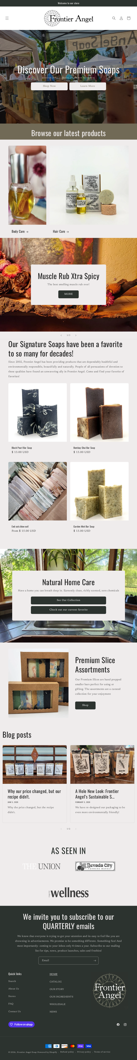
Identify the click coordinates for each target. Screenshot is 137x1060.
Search (12, 981)
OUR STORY (57, 989)
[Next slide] (76, 335)
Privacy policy (84, 1052)
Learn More (87, 86)
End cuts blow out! (20, 526)
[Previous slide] (61, 335)
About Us (13, 989)
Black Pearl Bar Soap (22, 447)
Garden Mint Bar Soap (84, 526)
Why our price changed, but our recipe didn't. (34, 794)
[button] (7, 18)
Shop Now (49, 86)
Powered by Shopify (47, 1052)
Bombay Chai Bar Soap (84, 447)
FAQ (11, 1004)
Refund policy (67, 1052)
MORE (68, 294)
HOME (53, 974)
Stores (12, 996)
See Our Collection (68, 600)
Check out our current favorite (68, 610)
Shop (85, 705)
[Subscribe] (94, 961)
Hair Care (59, 231)
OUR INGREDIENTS (61, 997)
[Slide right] (76, 829)
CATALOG (56, 982)
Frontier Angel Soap (27, 1052)
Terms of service (102, 1052)
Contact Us (14, 1012)
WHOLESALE (57, 1004)
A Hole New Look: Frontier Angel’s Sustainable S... (97, 794)
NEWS (53, 1012)
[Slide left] (61, 829)
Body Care (18, 231)
